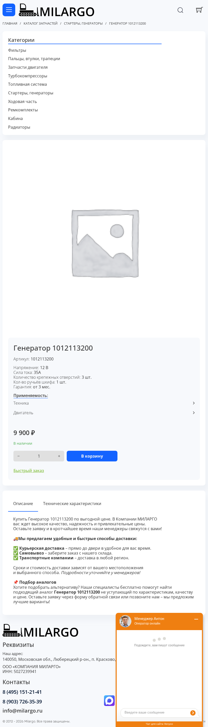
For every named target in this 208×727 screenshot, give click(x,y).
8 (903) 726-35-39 (22, 701)
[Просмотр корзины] (199, 9)
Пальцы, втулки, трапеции (34, 58)
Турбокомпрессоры (27, 76)
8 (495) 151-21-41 (22, 691)
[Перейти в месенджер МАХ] (109, 701)
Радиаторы (19, 127)
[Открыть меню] (9, 10)
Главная (10, 24)
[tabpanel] (104, 560)
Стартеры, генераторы (83, 24)
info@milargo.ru (23, 711)
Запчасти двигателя (28, 67)
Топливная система (27, 84)
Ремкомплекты (23, 110)
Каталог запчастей (41, 24)
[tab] (23, 504)
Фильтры (17, 50)
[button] (104, 40)
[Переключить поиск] (180, 10)
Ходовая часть (22, 101)
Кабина (15, 118)
